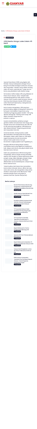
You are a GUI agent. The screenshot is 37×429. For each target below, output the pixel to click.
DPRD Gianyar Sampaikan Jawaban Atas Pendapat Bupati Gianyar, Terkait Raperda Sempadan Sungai (23, 260)
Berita (3, 31)
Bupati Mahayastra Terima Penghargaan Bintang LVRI (21, 228)
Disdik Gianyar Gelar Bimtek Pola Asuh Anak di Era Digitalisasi (23, 194)
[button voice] (35, 14)
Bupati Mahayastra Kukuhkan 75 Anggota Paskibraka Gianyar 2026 (23, 242)
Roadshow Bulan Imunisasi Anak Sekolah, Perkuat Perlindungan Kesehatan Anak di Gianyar (23, 202)
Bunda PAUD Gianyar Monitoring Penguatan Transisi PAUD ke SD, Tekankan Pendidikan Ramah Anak (23, 186)
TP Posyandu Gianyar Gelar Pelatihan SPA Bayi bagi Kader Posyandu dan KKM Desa (22, 210)
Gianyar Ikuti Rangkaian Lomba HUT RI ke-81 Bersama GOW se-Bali (22, 250)
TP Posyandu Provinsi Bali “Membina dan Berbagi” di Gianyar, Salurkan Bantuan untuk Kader (23, 220)
